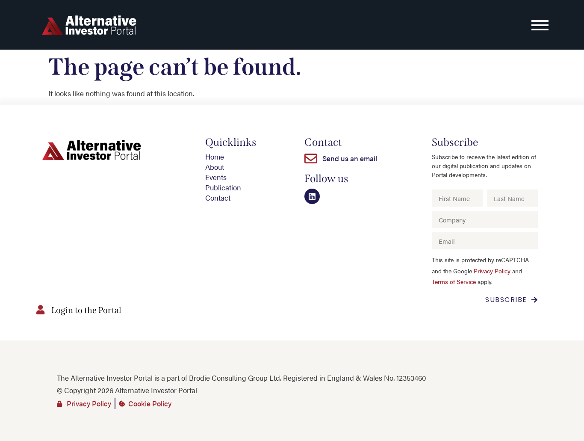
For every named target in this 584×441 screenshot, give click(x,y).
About (214, 167)
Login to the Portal (86, 310)
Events (216, 177)
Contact (217, 197)
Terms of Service (454, 282)
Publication (223, 187)
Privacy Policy (492, 271)
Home (214, 156)
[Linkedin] (312, 196)
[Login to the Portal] (40, 309)
